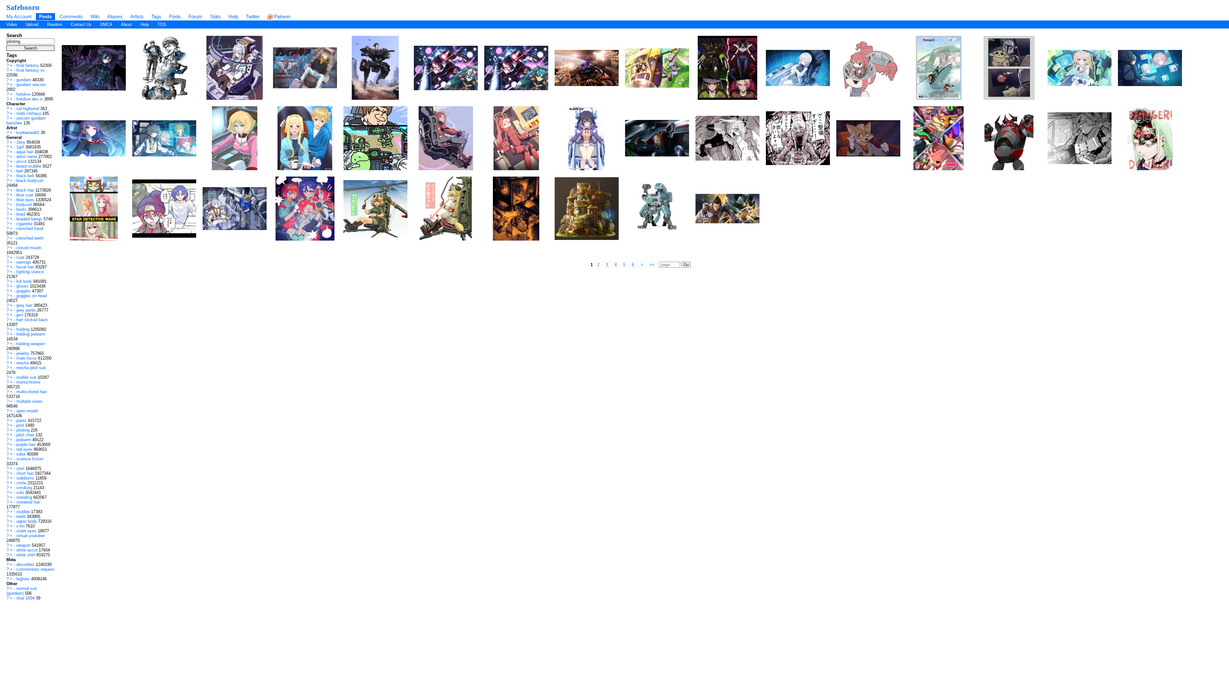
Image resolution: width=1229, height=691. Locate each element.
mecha (23, 363)
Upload (32, 24)
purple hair (26, 444)
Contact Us (81, 24)
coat (21, 257)
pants (22, 420)
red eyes (25, 449)
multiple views (29, 401)
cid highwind (28, 108)
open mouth (27, 411)
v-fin (21, 526)
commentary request (35, 569)
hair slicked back (32, 319)
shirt (21, 468)
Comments (71, 16)
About (126, 24)
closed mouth (28, 247)
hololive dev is (30, 99)
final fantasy (28, 65)
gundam (24, 79)
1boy (21, 142)
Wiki (95, 16)
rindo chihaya (29, 113)
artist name (27, 156)
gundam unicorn (31, 84)
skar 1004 (26, 598)
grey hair (25, 305)
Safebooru (22, 7)
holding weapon (30, 343)
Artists (137, 16)
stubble (23, 511)
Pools (175, 16)
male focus (27, 358)
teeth (21, 516)
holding (23, 329)
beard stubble (29, 166)
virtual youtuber (30, 535)
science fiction (29, 459)
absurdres (26, 564)
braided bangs (30, 219)
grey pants (26, 310)
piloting (23, 430)
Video (11, 24)
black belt (26, 175)
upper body (27, 521)
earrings (24, 262)
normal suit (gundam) (21, 591)
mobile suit (27, 377)
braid (21, 214)
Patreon (281, 16)
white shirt (26, 554)
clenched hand (29, 228)
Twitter (253, 16)
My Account (18, 16)
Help (233, 16)
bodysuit (24, 204)
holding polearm (30, 334)
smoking (24, 487)
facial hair (26, 267)
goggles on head (31, 295)
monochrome (28, 382)
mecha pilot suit (31, 367)
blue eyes (26, 199)
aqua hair (25, 151)
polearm (24, 439)
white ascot (27, 550)
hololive (24, 94)
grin (20, 315)
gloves (23, 286)
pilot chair (26, 435)
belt (20, 171)
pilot (20, 425)
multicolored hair (31, 391)
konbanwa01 (28, 132)
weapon (24, 545)
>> (652, 264)
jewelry (23, 353)
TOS (161, 24)
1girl (20, 147)
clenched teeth (30, 238)
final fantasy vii (30, 70)
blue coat (25, 195)
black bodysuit (29, 180)
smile (22, 483)
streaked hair (28, 502)
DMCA (106, 24)
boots (22, 209)
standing (24, 497)
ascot (22, 161)
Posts (45, 16)
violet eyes (27, 530)
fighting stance (30, 271)
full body (24, 281)
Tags (156, 16)
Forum (195, 16)
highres (23, 578)
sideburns (26, 478)
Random (54, 24)
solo (20, 492)
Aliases (115, 16)
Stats (215, 16)
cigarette (25, 223)
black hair (26, 190)
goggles (24, 291)
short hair (25, 473)
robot (21, 454)
